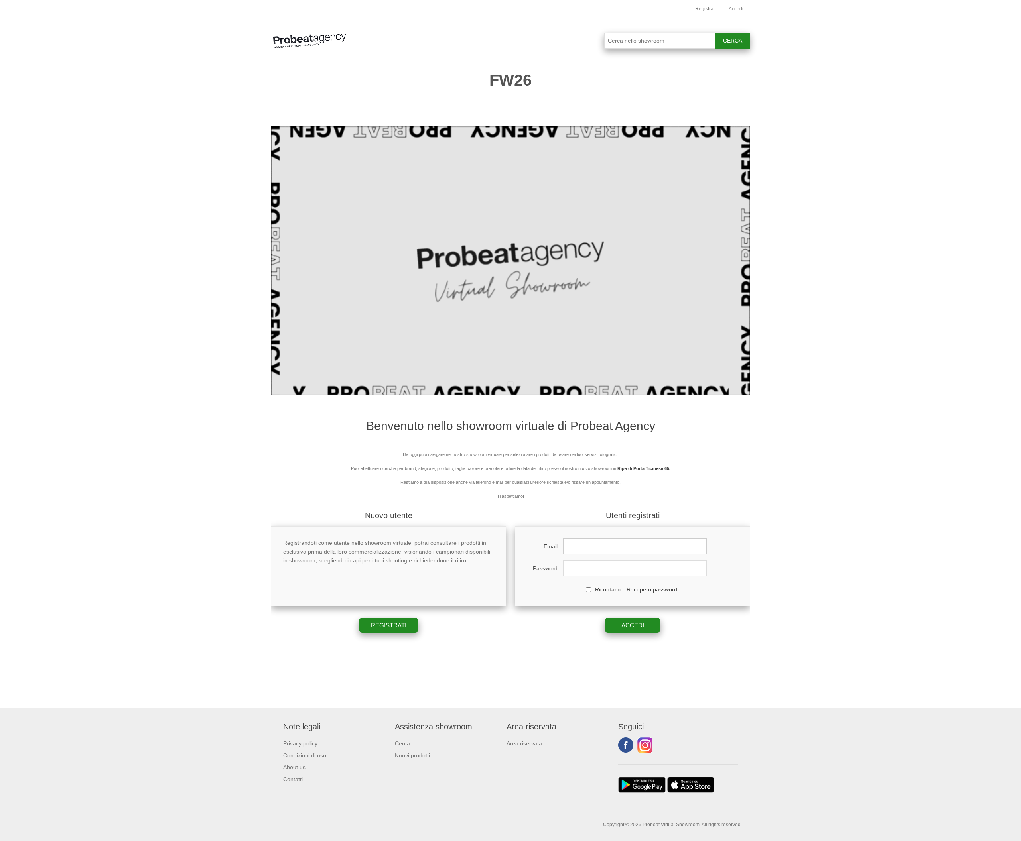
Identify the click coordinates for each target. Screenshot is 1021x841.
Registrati (705, 9)
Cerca (402, 743)
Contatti (293, 779)
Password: (546, 568)
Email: (551, 546)
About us (294, 767)
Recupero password (652, 589)
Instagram (644, 745)
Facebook (625, 745)
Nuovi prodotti (412, 755)
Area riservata (524, 743)
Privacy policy (300, 743)
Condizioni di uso (304, 755)
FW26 (510, 80)
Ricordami (608, 589)
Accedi (736, 9)
